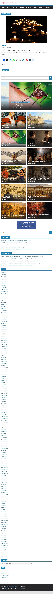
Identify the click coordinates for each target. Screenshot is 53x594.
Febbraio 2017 (4, 513)
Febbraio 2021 (4, 412)
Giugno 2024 (3, 327)
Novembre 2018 (4, 469)
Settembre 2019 (4, 448)
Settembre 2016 (4, 524)
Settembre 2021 (4, 397)
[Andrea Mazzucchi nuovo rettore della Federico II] (39, 192)
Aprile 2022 (3, 382)
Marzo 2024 (3, 334)
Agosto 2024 (3, 323)
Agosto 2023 (3, 348)
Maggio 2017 (4, 507)
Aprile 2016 (3, 535)
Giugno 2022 (3, 378)
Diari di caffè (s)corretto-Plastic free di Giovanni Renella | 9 (22, 265)
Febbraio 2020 (4, 437)
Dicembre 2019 (4, 441)
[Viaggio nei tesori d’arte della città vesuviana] (13, 210)
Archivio (47, 7)
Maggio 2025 (4, 304)
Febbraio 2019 (4, 463)
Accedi (2, 571)
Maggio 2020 (4, 431)
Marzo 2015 (3, 552)
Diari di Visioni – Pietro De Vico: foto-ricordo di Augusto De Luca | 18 (13, 124)
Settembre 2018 (4, 473)
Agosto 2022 (3, 374)
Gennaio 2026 (4, 287)
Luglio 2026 (3, 274)
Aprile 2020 (3, 433)
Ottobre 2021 (4, 395)
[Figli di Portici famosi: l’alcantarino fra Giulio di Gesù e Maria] (39, 120)
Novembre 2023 (4, 342)
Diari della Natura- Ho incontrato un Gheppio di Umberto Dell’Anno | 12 (13, 160)
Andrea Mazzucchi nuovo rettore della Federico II (37, 197)
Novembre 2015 (4, 545)
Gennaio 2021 (4, 414)
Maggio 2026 (4, 278)
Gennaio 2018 (4, 490)
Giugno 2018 (3, 480)
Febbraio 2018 (4, 488)
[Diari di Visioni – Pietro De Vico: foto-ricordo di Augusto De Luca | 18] (13, 120)
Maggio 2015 (4, 547)
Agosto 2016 (3, 526)
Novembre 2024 (4, 317)
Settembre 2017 (4, 499)
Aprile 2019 (3, 458)
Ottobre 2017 (4, 496)
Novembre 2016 (4, 520)
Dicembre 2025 (4, 289)
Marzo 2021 (3, 410)
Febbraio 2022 (4, 386)
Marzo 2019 (3, 461)
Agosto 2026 (3, 272)
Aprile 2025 (3, 306)
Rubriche (41, 7)
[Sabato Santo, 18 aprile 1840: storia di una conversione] (26, 29)
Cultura (9, 7)
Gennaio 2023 (4, 363)
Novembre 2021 (4, 393)
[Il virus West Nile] (26, 82)
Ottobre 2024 (4, 319)
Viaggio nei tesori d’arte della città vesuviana (13, 215)
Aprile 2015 (3, 549)
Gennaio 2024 (4, 338)
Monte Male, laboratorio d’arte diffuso (37, 161)
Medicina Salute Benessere (12, 102)
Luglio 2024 (3, 325)
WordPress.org (4, 577)
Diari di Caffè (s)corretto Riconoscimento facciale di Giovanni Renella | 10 (25, 263)
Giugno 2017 (3, 505)
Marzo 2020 (3, 435)
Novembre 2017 (4, 494)
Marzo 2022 (3, 384)
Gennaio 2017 (4, 516)
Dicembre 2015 (4, 543)
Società (15, 7)
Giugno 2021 (3, 403)
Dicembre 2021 (4, 391)
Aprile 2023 (3, 357)
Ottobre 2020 (4, 420)
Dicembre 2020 (4, 416)
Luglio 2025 (3, 300)
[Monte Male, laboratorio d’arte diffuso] (39, 156)
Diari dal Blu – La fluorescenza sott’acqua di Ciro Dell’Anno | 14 (38, 215)
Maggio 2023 (4, 355)
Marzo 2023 (3, 359)
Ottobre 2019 (4, 446)
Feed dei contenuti (5, 573)
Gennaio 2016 (4, 541)
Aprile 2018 (3, 484)
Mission (35, 7)
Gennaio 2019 (4, 465)
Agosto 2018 (3, 475)
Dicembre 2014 (4, 554)
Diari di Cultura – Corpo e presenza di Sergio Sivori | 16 (39, 142)
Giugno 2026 (3, 276)
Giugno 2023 (3, 353)
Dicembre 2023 (4, 340)
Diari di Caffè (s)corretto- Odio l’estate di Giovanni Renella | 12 (22, 258)
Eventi (3, 7)
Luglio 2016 (3, 528)
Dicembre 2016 (4, 518)
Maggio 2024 (4, 329)
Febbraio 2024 (4, 336)
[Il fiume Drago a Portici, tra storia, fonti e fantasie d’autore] (13, 192)
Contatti (28, 7)
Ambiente (4, 102)
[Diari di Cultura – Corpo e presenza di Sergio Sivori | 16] (39, 138)
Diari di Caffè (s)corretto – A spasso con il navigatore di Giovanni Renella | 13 (12, 179)
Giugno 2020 (3, 429)
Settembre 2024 (4, 321)
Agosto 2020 (3, 425)
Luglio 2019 (3, 452)
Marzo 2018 (3, 486)
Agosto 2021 (3, 399)
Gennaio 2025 (4, 312)
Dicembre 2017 (4, 492)
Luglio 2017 (3, 503)
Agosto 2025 (3, 298)
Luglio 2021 (3, 401)
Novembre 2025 (4, 291)
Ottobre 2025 (4, 293)
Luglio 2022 (3, 376)
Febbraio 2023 (4, 361)
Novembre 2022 (4, 367)
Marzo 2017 (3, 511)
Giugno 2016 (3, 530)
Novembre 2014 (4, 556)
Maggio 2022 (4, 380)
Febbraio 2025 (4, 310)
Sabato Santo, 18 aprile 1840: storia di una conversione (22, 50)
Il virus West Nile (9, 105)
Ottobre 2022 (4, 369)
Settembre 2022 (4, 372)
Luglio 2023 (3, 350)
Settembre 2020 (4, 422)
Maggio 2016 (4, 532)
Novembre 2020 (4, 418)
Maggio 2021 (4, 405)
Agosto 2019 (3, 450)
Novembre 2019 (4, 444)
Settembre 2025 (4, 295)
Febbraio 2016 (4, 539)
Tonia (11, 47)
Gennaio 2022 (4, 389)
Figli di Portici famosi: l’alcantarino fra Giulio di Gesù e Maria (39, 124)
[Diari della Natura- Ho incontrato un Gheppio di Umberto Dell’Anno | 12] (13, 156)
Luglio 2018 (3, 477)
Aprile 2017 (3, 509)
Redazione (21, 7)
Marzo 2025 (3, 308)
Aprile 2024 (3, 331)
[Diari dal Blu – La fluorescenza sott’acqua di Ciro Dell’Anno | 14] (39, 210)
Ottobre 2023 (4, 344)
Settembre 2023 (4, 346)
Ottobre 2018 (4, 471)
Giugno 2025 (3, 302)
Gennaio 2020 (4, 439)
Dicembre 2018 (4, 467)
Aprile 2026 (3, 281)
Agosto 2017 (3, 501)
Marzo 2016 (3, 537)
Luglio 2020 (3, 427)
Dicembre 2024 (4, 314)
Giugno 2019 (3, 454)
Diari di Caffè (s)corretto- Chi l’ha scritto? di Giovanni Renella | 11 (23, 260)
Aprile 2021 (3, 408)
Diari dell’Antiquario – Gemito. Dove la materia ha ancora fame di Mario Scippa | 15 (39, 179)
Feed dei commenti (5, 575)
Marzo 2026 (3, 283)
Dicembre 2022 (4, 365)
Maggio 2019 (4, 456)
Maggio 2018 (4, 482)
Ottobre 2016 (4, 522)
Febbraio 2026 (4, 285)
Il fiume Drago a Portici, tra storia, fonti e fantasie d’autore (12, 197)
